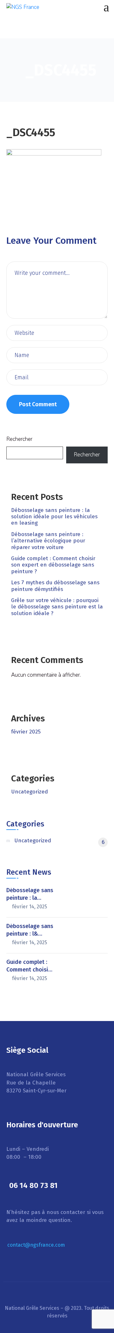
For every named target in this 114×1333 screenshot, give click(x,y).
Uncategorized (29, 791)
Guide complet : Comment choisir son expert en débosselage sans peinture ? (53, 565)
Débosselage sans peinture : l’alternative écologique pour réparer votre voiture (48, 541)
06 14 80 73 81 (33, 1185)
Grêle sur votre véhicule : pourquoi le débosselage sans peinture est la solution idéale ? (57, 607)
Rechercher (19, 439)
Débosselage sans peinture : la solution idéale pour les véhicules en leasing (54, 517)
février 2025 (26, 731)
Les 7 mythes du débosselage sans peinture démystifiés (55, 585)
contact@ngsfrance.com (36, 1245)
